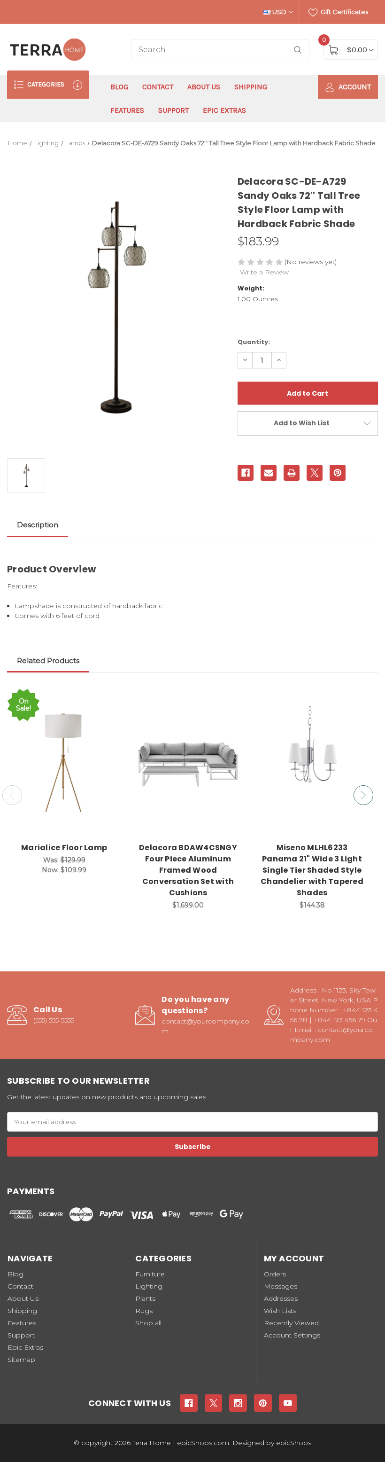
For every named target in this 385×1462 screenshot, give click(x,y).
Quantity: (254, 341)
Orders (275, 1274)
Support (173, 110)
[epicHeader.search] (297, 49)
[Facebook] (246, 473)
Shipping (250, 86)
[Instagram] (238, 1403)
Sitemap (21, 1359)
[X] (315, 473)
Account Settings (292, 1335)
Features (127, 110)
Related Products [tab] (48, 660)
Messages (280, 1286)
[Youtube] (288, 1403)
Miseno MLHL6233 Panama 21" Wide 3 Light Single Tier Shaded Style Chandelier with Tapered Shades (312, 870)
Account (354, 86)
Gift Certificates (343, 12)
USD (279, 12)
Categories (45, 84)
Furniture (150, 1274)
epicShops (293, 1443)
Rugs (144, 1310)
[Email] (269, 473)
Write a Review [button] (264, 272)
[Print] (292, 473)
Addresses (281, 1298)
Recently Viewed (291, 1323)
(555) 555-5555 (53, 1020)
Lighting (148, 1286)
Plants (145, 1298)
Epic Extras (224, 110)
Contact (157, 86)
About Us (203, 86)
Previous (12, 795)
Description (37, 524)
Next (363, 795)
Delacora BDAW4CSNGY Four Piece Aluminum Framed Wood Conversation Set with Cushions (188, 870)
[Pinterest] (338, 473)
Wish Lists (280, 1310)
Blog (119, 86)
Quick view (107, 697)
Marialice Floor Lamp (64, 847)
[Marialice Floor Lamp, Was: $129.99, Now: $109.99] (64, 762)
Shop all (148, 1323)
